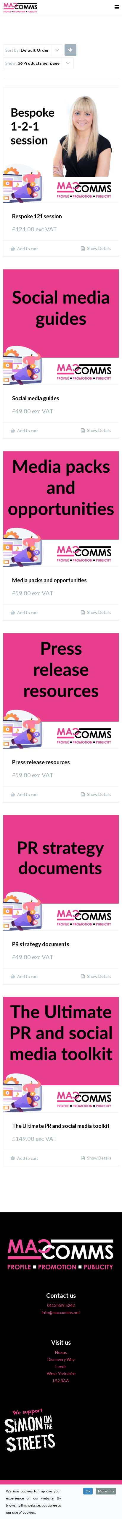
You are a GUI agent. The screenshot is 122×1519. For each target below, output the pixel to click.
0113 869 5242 (61, 1305)
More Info (106, 1491)
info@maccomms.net (61, 1312)
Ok (88, 1491)
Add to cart (27, 248)
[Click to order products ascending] (70, 49)
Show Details (98, 248)
